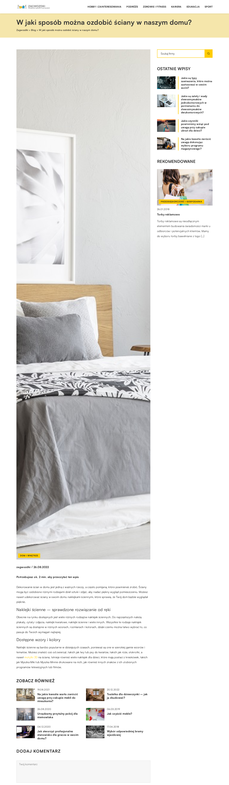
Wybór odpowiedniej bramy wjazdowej (125, 733)
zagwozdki (23, 567)
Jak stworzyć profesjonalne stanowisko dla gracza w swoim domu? (58, 735)
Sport (209, 6)
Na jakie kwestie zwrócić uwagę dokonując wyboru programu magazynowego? (196, 143)
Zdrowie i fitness (154, 6)
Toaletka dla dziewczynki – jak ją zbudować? (127, 695)
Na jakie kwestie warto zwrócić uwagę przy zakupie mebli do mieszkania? (57, 697)
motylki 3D (31, 657)
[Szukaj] (209, 53)
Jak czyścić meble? (119, 713)
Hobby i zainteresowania (104, 6)
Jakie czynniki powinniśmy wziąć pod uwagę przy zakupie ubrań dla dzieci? (195, 125)
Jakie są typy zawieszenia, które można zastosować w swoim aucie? (196, 82)
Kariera (176, 6)
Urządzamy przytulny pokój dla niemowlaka (57, 715)
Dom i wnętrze (29, 555)
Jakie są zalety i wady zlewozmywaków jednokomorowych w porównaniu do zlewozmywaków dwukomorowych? (194, 104)
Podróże (132, 6)
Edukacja (193, 6)
